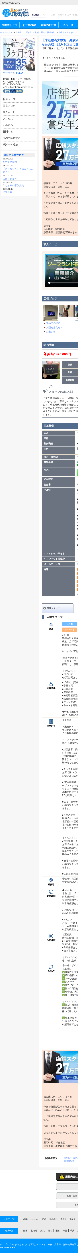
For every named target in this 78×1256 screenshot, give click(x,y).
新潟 (50, 1230)
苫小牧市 (53, 1219)
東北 (42, 1230)
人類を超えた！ (11, 178)
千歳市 (63, 1219)
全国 (25, 1230)
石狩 (44, 1219)
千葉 (72, 1230)
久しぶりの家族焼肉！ (14, 185)
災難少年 (7, 192)
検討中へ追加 (10, 144)
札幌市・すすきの (15, 81)
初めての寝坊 (10, 162)
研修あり (68, 1158)
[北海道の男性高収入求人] (15, 17)
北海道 (6, 79)
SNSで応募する (11, 138)
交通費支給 (69, 1161)
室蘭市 (72, 1219)
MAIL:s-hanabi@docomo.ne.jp (18, 87)
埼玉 (65, 1230)
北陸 (57, 1230)
